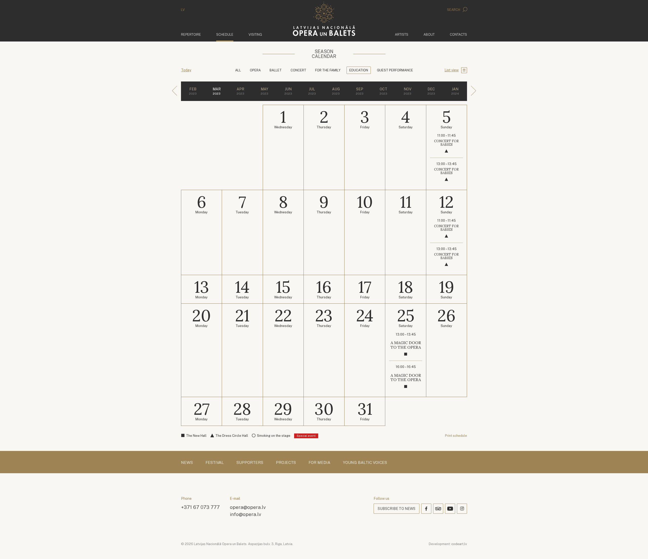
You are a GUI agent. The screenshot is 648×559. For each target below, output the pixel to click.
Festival (215, 463)
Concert (298, 70)
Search (454, 10)
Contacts (458, 34)
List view (451, 70)
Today (186, 70)
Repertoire (191, 34)
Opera (255, 70)
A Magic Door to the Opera (406, 345)
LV (183, 10)
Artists (401, 34)
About (429, 34)
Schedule (224, 34)
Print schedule (456, 436)
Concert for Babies (446, 143)
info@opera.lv (245, 514)
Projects (286, 463)
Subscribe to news (396, 509)
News (187, 463)
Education (358, 70)
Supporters (249, 463)
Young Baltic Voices (365, 463)
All (238, 70)
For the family (327, 70)
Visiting (255, 34)
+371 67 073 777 (200, 507)
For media (319, 463)
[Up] (637, 548)
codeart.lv (459, 544)
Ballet (276, 70)
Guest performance (395, 70)
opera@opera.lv (248, 507)
